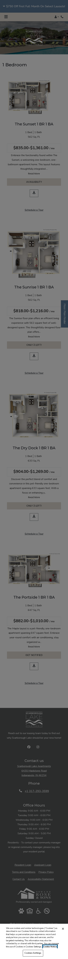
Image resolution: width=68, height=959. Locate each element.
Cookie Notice (50, 946)
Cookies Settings (33, 953)
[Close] (62, 928)
